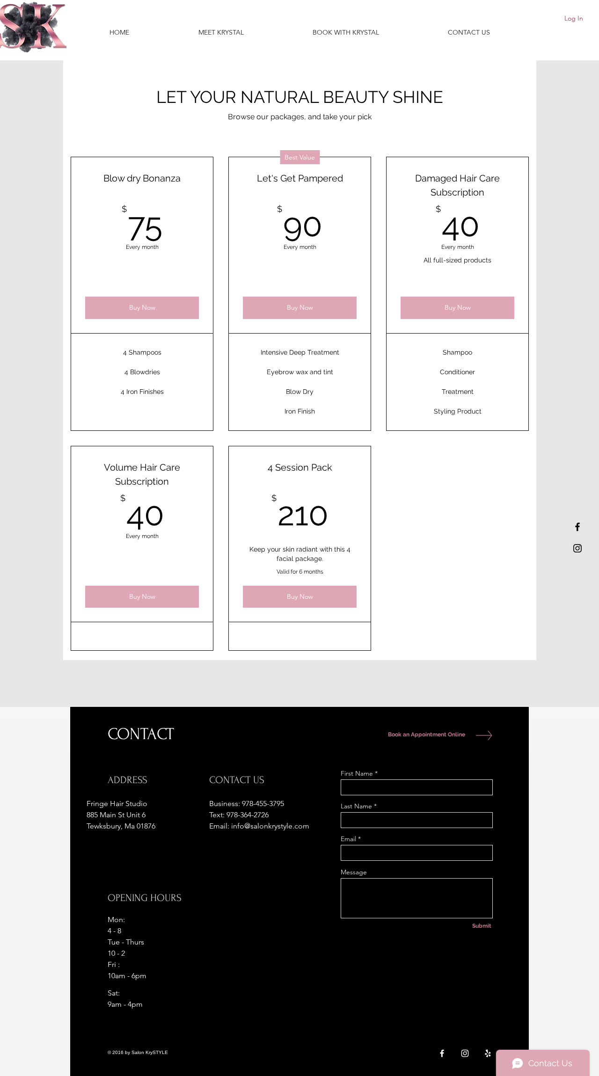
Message (354, 872)
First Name (357, 773)
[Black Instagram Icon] (577, 548)
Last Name (356, 806)
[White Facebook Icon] (442, 1053)
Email (348, 839)
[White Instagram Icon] (465, 1053)
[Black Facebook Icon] (577, 526)
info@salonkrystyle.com (270, 826)
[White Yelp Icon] (488, 1053)
